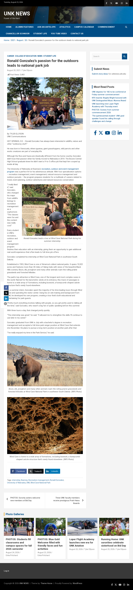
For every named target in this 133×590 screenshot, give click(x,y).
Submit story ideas (100, 74)
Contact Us (77, 33)
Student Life (40, 33)
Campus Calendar (84, 27)
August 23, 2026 (44, 552)
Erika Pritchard (12, 555)
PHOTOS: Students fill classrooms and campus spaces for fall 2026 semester (19, 544)
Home (9, 27)
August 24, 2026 (12, 552)
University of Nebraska (16, 483)
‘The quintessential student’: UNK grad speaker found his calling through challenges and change (108, 118)
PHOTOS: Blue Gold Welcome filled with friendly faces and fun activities (50, 544)
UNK (28, 483)
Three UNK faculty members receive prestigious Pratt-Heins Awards (66, 500)
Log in (6, 571)
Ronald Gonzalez (57, 480)
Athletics (64, 27)
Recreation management (38, 480)
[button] (5, 303)
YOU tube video (59, 33)
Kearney (24, 480)
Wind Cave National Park (40, 483)
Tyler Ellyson (27, 70)
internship (16, 480)
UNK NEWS (17, 14)
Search (124, 56)
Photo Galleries (15, 514)
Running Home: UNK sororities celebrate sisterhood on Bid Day (113, 542)
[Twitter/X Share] (6, 293)
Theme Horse (46, 583)
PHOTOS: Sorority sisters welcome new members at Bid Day (25, 499)
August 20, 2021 (14, 70)
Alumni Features (24, 27)
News (39, 56)
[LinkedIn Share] (6, 298)
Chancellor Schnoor (17, 33)
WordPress (77, 583)
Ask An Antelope (46, 27)
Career (10, 56)
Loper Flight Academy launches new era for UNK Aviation (81, 542)
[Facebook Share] (6, 287)
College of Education (25, 56)
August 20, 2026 (76, 549)
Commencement (106, 27)
